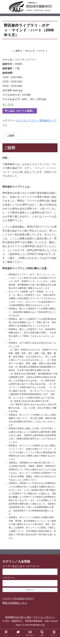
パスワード (8, 577)
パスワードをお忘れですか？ (18, 598)
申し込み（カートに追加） (19, 110)
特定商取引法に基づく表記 (18, 617)
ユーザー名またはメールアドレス (20, 566)
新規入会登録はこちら (14, 603)
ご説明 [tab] (10, 135)
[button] (54, 466)
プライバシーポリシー (44, 617)
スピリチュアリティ (27, 120)
